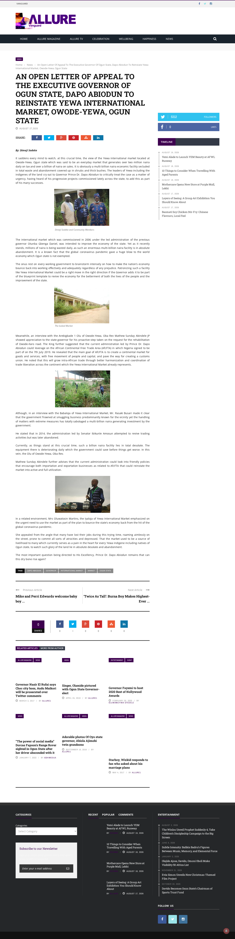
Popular (108, 814)
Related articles (27, 648)
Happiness (149, 39)
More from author (52, 648)
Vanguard (22, 3)
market (91, 570)
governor (51, 570)
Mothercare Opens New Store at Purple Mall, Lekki (125, 864)
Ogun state (105, 570)
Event (129, 660)
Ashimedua (50, 757)
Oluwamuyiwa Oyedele (121, 702)
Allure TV (76, 39)
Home (24, 39)
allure (114, 893)
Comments (125, 814)
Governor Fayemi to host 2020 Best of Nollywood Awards (126, 691)
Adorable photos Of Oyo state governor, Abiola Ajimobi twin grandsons (82, 740)
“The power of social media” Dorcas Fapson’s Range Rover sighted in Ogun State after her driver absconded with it (36, 747)
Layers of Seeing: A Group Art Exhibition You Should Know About (124, 885)
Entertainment (117, 660)
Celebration (100, 39)
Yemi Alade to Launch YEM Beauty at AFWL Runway (46, 45)
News (169, 39)
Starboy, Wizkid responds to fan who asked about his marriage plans (128, 763)
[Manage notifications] (226, 931)
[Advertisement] (188, 80)
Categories (21, 825)
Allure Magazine (48, 39)
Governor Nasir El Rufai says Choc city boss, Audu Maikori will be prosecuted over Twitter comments (36, 690)
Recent (93, 814)
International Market (72, 570)
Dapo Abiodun (34, 570)
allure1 (46, 700)
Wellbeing (126, 39)
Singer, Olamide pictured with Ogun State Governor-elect (80, 689)
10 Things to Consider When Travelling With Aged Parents (49, 48)
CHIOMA (114, 833)
